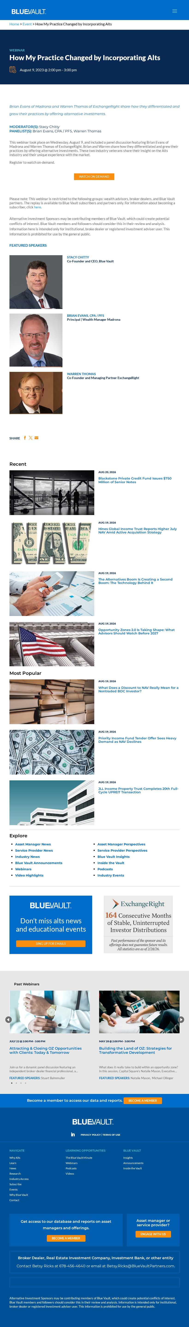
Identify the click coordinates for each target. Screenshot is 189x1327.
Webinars (23, 869)
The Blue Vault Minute (79, 1157)
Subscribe (15, 1184)
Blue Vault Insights (113, 857)
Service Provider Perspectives (122, 850)
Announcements (133, 1163)
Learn (12, 1163)
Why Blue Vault (18, 1195)
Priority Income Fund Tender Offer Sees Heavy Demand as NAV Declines (137, 740)
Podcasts (105, 869)
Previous (8, 1019)
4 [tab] (25, 1083)
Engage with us (153, 1234)
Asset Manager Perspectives (121, 844)
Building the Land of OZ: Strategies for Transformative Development (135, 1050)
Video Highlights (29, 875)
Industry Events (110, 875)
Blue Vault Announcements (38, 863)
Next (180, 1019)
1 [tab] (11, 1083)
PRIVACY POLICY (91, 1134)
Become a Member (143, 1100)
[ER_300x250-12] (138, 953)
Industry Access (19, 1179)
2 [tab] (16, 1083)
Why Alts (14, 1157)
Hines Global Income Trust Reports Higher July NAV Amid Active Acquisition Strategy (137, 530)
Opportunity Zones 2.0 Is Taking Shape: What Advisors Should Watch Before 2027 (136, 631)
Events (13, 1189)
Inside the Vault (110, 863)
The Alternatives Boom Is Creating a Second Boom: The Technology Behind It (135, 581)
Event (27, 24)
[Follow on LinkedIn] (75, 1134)
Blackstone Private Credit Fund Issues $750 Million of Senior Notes (134, 480)
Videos (70, 1173)
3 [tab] (21, 1083)
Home (14, 24)
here (37, 207)
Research (15, 1173)
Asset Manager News (33, 844)
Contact (14, 1200)
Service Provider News (34, 850)
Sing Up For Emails (51, 943)
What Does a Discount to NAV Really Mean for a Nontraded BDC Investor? (138, 689)
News (12, 1168)
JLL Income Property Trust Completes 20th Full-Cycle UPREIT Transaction (138, 790)
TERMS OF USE (111, 1134)
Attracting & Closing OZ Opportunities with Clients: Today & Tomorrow (45, 1050)
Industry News (27, 857)
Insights (128, 1157)
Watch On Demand (94, 176)
